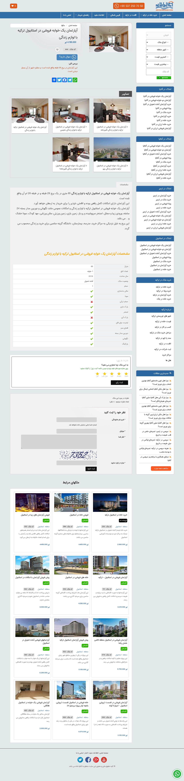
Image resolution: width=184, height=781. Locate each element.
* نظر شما (120, 437)
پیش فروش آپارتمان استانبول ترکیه (74, 640)
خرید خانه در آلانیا (164, 120)
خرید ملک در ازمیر (163, 200)
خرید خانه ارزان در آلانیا (161, 124)
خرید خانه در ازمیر (163, 208)
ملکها (63, 25)
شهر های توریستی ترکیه (161, 316)
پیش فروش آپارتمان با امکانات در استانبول (32, 577)
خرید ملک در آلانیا (164, 112)
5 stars (97, 374)
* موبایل (121, 431)
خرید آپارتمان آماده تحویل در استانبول (155, 253)
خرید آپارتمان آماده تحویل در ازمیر (157, 212)
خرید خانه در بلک (164, 299)
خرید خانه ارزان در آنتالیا (161, 170)
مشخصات (124, 185)
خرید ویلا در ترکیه (163, 291)
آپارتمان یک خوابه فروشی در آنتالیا (157, 146)
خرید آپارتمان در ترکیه (162, 295)
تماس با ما (67, 15)
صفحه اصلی (166, 15)
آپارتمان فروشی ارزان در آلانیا (159, 128)
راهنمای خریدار (83, 15)
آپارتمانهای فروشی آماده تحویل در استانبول (35, 641)
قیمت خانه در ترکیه (163, 322)
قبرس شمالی (115, 15)
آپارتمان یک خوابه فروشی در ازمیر (157, 216)
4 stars (104, 374)
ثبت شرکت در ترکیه (162, 349)
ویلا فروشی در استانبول (161, 257)
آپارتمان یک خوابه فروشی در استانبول (155, 245)
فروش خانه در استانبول (79, 515)
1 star (126, 374)
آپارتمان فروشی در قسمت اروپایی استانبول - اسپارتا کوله (113, 704)
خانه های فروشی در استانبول (76, 577)
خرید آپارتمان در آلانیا (162, 116)
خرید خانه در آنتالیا (163, 178)
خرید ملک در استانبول (162, 261)
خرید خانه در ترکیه (150, 15)
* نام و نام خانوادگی (117, 419)
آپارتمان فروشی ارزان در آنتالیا (159, 174)
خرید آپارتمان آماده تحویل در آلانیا (157, 104)
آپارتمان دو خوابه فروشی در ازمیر (157, 220)
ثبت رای (119, 382)
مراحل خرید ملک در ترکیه (160, 333)
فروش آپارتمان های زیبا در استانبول (35, 515)
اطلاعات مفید (99, 15)
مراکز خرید (166, 355)
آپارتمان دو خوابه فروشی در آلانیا (158, 100)
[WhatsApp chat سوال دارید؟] (177, 775)
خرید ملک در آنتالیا (163, 162)
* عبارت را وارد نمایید (118, 463)
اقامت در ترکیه (130, 15)
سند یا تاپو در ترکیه (163, 338)
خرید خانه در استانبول (162, 269)
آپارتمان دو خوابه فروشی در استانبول (156, 249)
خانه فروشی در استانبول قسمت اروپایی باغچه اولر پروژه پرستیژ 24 (72, 704)
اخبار (86, 753)
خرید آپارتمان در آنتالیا (162, 166)
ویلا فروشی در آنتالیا (163, 158)
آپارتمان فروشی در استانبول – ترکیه (112, 577)
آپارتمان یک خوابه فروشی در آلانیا (157, 96)
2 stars (119, 374)
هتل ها (168, 360)
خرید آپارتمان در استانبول (160, 265)
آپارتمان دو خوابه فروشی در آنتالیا (157, 150)
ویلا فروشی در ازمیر (163, 204)
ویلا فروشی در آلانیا (163, 108)
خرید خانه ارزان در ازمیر (161, 224)
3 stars (111, 374)
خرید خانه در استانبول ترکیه (116, 515)
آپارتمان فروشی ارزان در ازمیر (158, 228)
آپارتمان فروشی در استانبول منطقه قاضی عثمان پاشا (110, 641)
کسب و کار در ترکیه (163, 327)
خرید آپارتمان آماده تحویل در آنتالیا (157, 154)
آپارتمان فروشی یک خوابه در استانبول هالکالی (33, 704)
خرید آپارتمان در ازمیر (162, 196)
